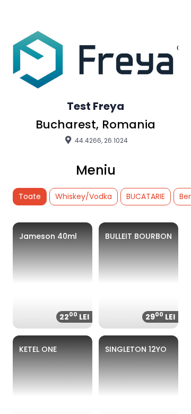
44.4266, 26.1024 (100, 140)
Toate (30, 196)
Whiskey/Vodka (83, 196)
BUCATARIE (145, 196)
